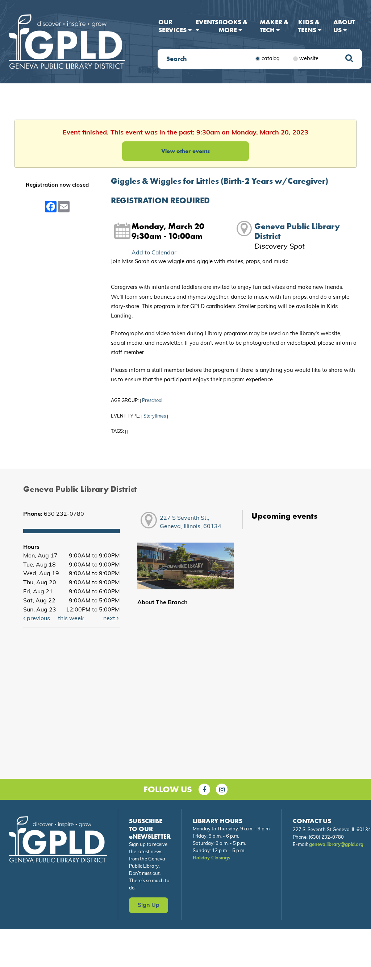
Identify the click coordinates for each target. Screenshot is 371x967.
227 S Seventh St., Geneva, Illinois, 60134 (190, 522)
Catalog (271, 58)
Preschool (152, 400)
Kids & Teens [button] (309, 26)
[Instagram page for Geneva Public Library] (222, 789)
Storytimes (154, 416)
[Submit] (349, 59)
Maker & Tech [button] (274, 26)
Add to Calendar (154, 253)
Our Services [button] (173, 26)
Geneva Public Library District (297, 231)
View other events (185, 151)
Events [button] (207, 22)
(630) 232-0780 (326, 837)
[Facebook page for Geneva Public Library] (204, 789)
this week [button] (71, 619)
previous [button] (37, 619)
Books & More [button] (233, 26)
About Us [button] (344, 26)
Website (308, 58)
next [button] (110, 619)
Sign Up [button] (148, 905)
